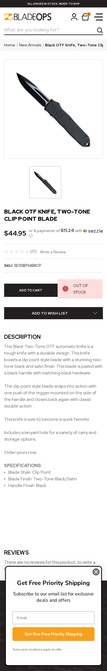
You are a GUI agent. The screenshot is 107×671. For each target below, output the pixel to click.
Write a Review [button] (53, 251)
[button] (66, 233)
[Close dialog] (96, 572)
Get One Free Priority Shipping (53, 634)
